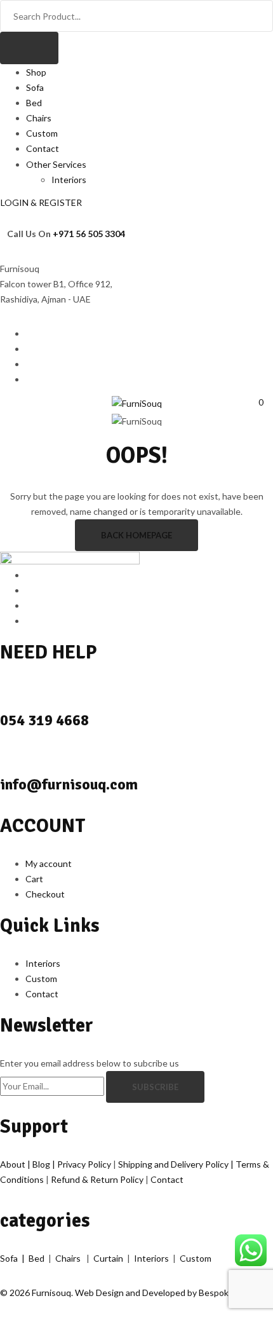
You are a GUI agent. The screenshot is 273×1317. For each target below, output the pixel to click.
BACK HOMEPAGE (136, 535)
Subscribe (155, 1087)
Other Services (56, 164)
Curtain (109, 1258)
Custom (42, 133)
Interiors (68, 179)
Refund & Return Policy (98, 1179)
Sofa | (14, 1258)
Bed (34, 102)
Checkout (45, 894)
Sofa (35, 87)
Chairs (38, 118)
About (13, 1164)
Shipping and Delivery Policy (174, 1164)
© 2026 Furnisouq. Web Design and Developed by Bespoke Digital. (131, 1292)
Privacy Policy (85, 1164)
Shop (36, 72)
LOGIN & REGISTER (41, 202)
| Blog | (42, 1164)
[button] (256, 402)
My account (48, 863)
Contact (42, 148)
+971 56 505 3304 (89, 233)
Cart (34, 878)
